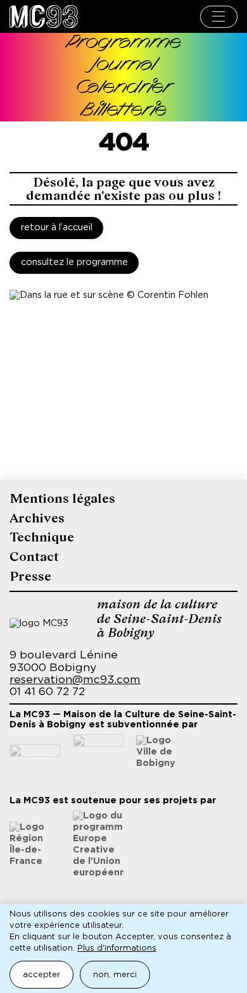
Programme (123, 43)
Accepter (41, 975)
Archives (37, 518)
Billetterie (124, 111)
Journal (124, 65)
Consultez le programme (74, 262)
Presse (30, 576)
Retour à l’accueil (56, 227)
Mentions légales (62, 498)
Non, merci (115, 975)
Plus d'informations (116, 948)
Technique (42, 537)
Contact (34, 557)
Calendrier (123, 88)
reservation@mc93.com (75, 680)
